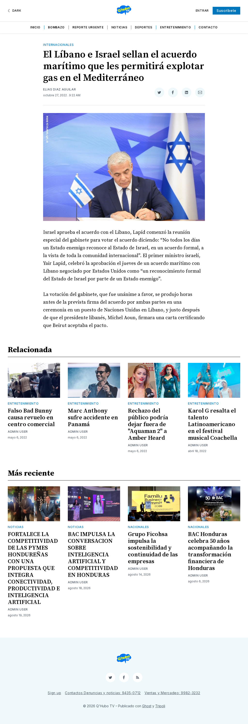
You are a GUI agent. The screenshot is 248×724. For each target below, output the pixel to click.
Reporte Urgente (88, 27)
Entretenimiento (175, 27)
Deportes (143, 27)
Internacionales (58, 45)
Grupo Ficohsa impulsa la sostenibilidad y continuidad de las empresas (153, 548)
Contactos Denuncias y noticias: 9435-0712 (103, 693)
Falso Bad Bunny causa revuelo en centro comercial (31, 417)
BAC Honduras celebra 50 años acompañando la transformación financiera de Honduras (210, 551)
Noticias (119, 27)
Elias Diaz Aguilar (59, 89)
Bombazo (56, 27)
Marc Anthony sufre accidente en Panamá (93, 417)
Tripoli (160, 706)
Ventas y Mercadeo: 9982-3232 (172, 693)
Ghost (146, 706)
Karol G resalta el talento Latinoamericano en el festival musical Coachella (212, 424)
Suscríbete (226, 10)
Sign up (54, 693)
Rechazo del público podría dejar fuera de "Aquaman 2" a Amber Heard (148, 424)
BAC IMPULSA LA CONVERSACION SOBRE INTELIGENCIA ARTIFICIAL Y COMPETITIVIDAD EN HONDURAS (93, 555)
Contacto (208, 27)
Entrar (202, 10)
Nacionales (138, 527)
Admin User (18, 431)
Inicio (35, 27)
